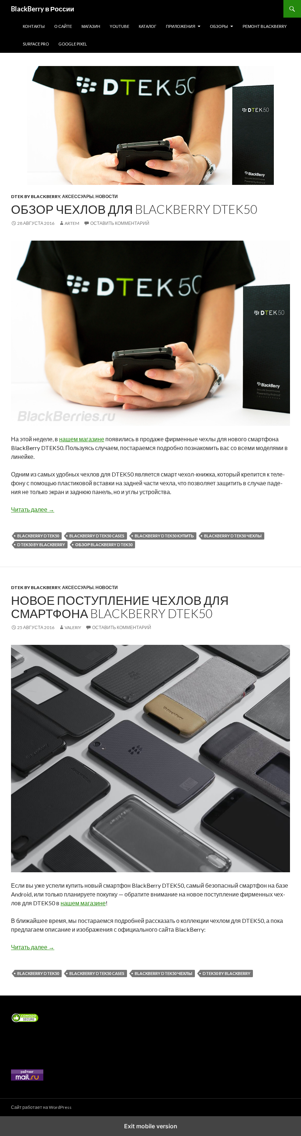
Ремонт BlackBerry (265, 26)
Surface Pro (36, 43)
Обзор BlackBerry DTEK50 (104, 544)
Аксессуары (78, 196)
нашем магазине (81, 438)
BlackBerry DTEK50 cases (96, 535)
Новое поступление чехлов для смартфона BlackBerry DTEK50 (120, 607)
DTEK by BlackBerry (35, 196)
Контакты (34, 26)
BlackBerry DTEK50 (38, 535)
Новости (106, 196)
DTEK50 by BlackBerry (41, 544)
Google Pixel (72, 43)
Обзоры (219, 26)
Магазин (90, 26)
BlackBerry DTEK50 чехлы (233, 535)
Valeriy (73, 627)
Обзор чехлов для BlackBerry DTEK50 (134, 209)
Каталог (147, 26)
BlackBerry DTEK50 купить (164, 535)
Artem (72, 223)
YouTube (119, 26)
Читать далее (32, 509)
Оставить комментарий (119, 223)
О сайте (63, 26)
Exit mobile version (150, 1126)
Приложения (180, 26)
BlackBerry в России (42, 9)
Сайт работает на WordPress (41, 1107)
